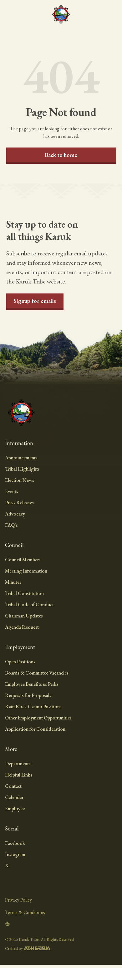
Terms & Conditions (25, 912)
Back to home (61, 154)
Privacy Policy (18, 900)
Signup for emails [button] (35, 300)
